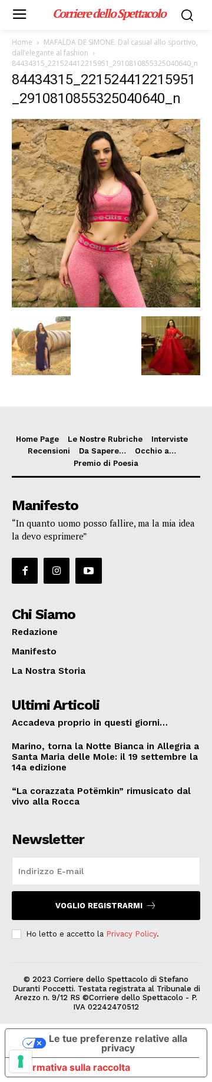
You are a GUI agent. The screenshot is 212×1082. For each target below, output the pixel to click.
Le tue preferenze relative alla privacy (118, 1043)
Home (22, 42)
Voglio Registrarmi (99, 905)
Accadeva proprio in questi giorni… (90, 722)
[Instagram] (56, 571)
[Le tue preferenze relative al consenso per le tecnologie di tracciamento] (20, 1061)
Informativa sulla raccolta (72, 1067)
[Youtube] (88, 571)
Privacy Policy (131, 933)
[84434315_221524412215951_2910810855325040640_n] (106, 304)
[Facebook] (25, 571)
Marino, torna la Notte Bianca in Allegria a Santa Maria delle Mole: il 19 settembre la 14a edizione (105, 757)
